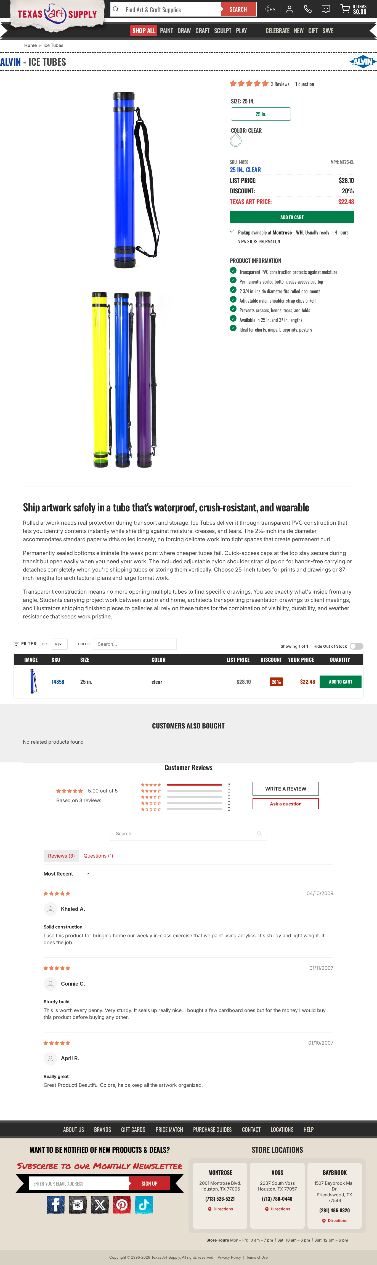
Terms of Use (257, 1257)
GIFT (313, 30)
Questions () (98, 856)
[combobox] (169, 9)
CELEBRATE (278, 30)
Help (309, 1129)
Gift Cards (133, 1129)
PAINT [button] (166, 30)
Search (238, 9)
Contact (251, 1129)
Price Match (169, 1129)
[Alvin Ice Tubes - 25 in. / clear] (122, 178)
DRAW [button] (184, 30)
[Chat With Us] (326, 9)
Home (30, 45)
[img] (57, 893)
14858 (58, 681)
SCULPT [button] (222, 30)
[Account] (289, 9)
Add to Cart (340, 681)
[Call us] (307, 9)
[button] (250, 83)
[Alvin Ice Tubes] (122, 379)
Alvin (10, 61)
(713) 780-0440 (277, 1198)
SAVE (327, 30)
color (84, 644)
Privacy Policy (229, 1257)
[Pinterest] (122, 1212)
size (45, 644)
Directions (223, 1209)
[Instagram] (78, 1212)
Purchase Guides (212, 1129)
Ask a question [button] (286, 804)
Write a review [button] (285, 789)
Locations (282, 1129)
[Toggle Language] (270, 9)
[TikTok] (144, 1212)
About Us (73, 1129)
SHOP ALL (143, 30)
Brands (102, 1129)
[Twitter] (100, 1212)
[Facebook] (56, 1212)
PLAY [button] (241, 30)
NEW (299, 30)
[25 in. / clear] (31, 681)
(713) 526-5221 (220, 1198)
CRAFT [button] (202, 30)
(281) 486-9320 (334, 1210)
